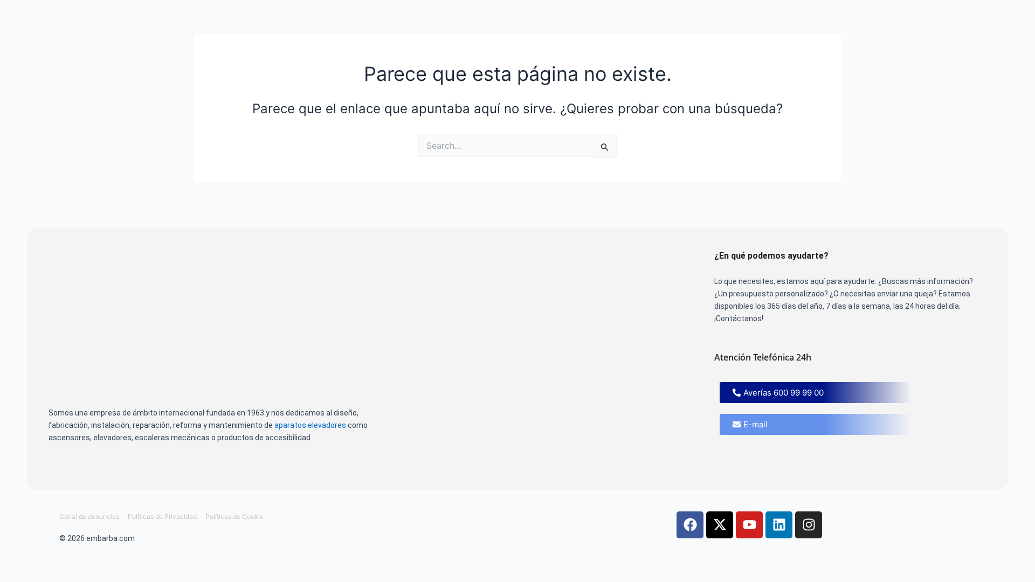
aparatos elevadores (310, 425)
